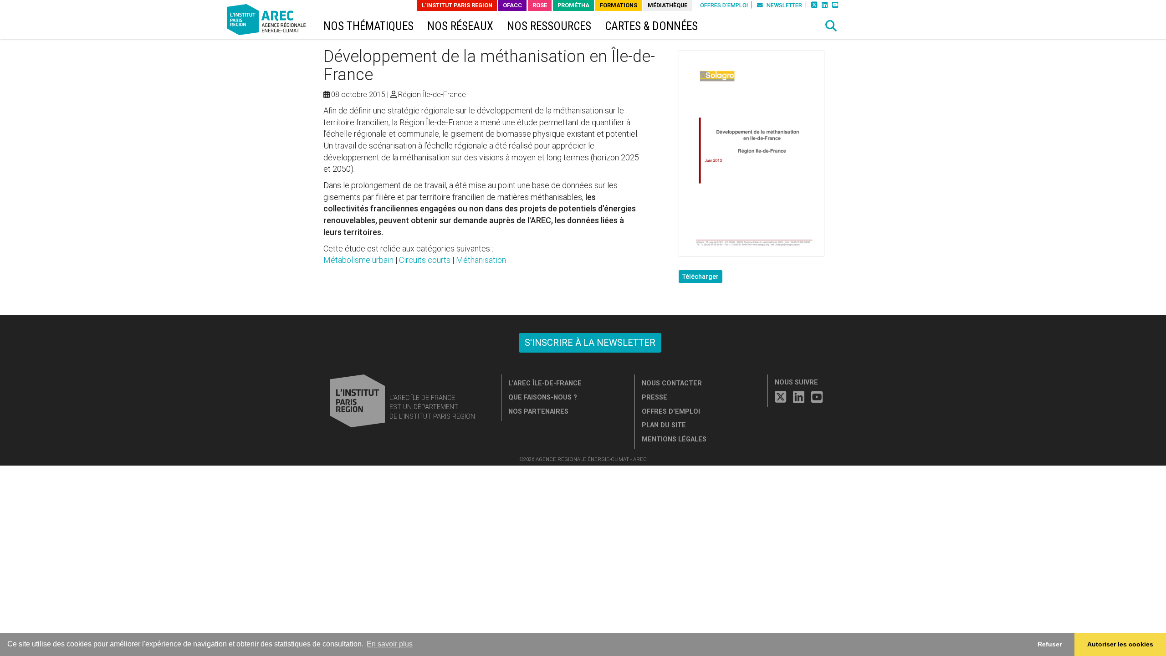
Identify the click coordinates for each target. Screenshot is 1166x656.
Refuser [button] (1050, 644)
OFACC (512, 5)
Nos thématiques (368, 26)
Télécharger (700, 276)
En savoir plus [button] (390, 644)
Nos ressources (549, 26)
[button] (831, 26)
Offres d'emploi (724, 5)
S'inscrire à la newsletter (590, 342)
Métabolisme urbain (358, 260)
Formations (618, 5)
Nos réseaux (460, 26)
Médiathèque (667, 5)
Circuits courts (424, 260)
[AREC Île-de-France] (268, 22)
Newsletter (783, 5)
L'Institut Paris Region (457, 5)
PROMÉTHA (573, 5)
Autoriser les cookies (1120, 644)
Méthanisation (481, 260)
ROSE (539, 5)
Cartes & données (651, 26)
